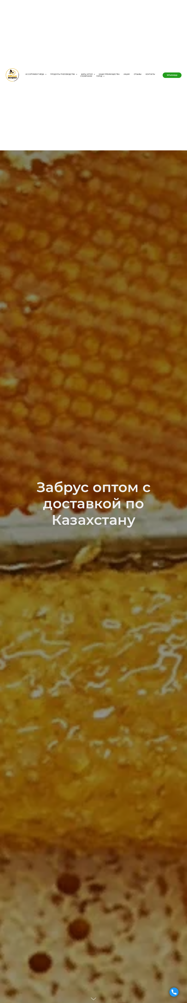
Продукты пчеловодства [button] (62, 74)
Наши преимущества (109, 74)
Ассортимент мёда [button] (35, 74)
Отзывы (138, 74)
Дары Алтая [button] (87, 74)
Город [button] (99, 76)
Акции (127, 74)
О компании (86, 76)
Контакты (150, 74)
